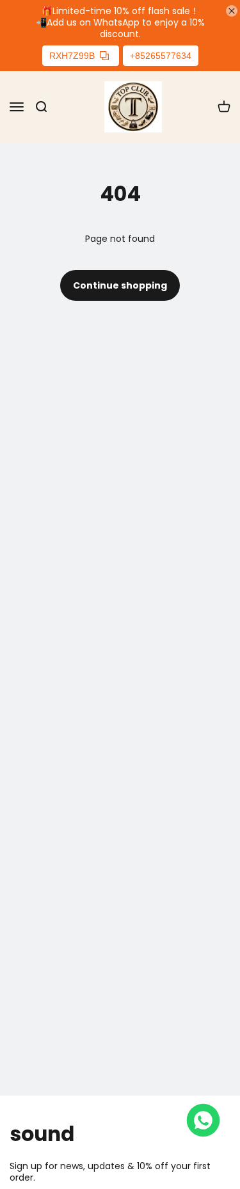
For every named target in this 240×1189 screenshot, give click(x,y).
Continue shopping (120, 285)
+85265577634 (160, 56)
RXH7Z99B (72, 56)
